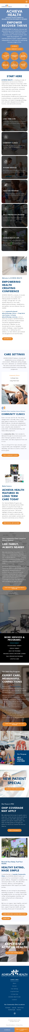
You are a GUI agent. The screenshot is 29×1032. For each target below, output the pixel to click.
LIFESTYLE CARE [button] (14, 658)
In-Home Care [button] (14, 378)
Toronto (19, 1009)
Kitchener (7, 1007)
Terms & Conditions (10, 1025)
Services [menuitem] (14, 986)
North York (21, 1007)
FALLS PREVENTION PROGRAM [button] (14, 656)
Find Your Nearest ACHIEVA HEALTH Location (14, 588)
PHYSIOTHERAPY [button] (14, 643)
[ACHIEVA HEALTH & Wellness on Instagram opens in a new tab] (14, 1013)
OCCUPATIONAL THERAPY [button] (14, 645)
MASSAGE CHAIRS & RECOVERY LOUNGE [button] (14, 653)
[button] (26, 5)
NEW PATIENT (14, 781)
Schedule (14, 46)
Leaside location (15, 686)
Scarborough (11, 1009)
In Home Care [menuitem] (14, 994)
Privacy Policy (19, 1025)
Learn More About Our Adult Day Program (14, 724)
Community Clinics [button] (14, 375)
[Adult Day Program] (14, 191)
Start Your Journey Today (14, 952)
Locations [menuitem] (14, 999)
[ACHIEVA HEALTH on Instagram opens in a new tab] (26, 2)
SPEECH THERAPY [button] (14, 648)
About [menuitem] (14, 983)
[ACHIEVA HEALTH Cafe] (14, 239)
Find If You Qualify (14, 830)
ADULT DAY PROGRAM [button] (14, 651)
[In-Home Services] (14, 167)
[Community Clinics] (14, 143)
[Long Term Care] (14, 119)
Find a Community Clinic (14, 49)
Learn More (6, 628)
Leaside (14, 1007)
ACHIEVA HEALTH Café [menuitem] (14, 996)
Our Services (7, 338)
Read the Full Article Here (11, 523)
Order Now (6, 918)
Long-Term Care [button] (14, 380)
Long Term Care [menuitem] (14, 991)
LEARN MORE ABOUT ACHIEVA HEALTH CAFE (14, 914)
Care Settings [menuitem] (14, 988)
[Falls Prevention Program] (14, 215)
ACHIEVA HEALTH (7, 80)
